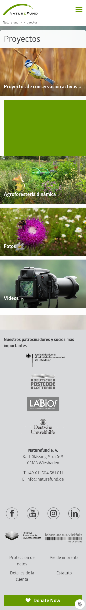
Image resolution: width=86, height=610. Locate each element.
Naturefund (10, 22)
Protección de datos (22, 560)
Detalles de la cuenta (22, 576)
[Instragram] (53, 513)
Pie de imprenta (64, 557)
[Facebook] (12, 513)
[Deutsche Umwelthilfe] (43, 433)
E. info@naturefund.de (43, 479)
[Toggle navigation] (79, 9)
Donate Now (46, 601)
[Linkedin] (74, 513)
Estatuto (64, 573)
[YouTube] (33, 513)
